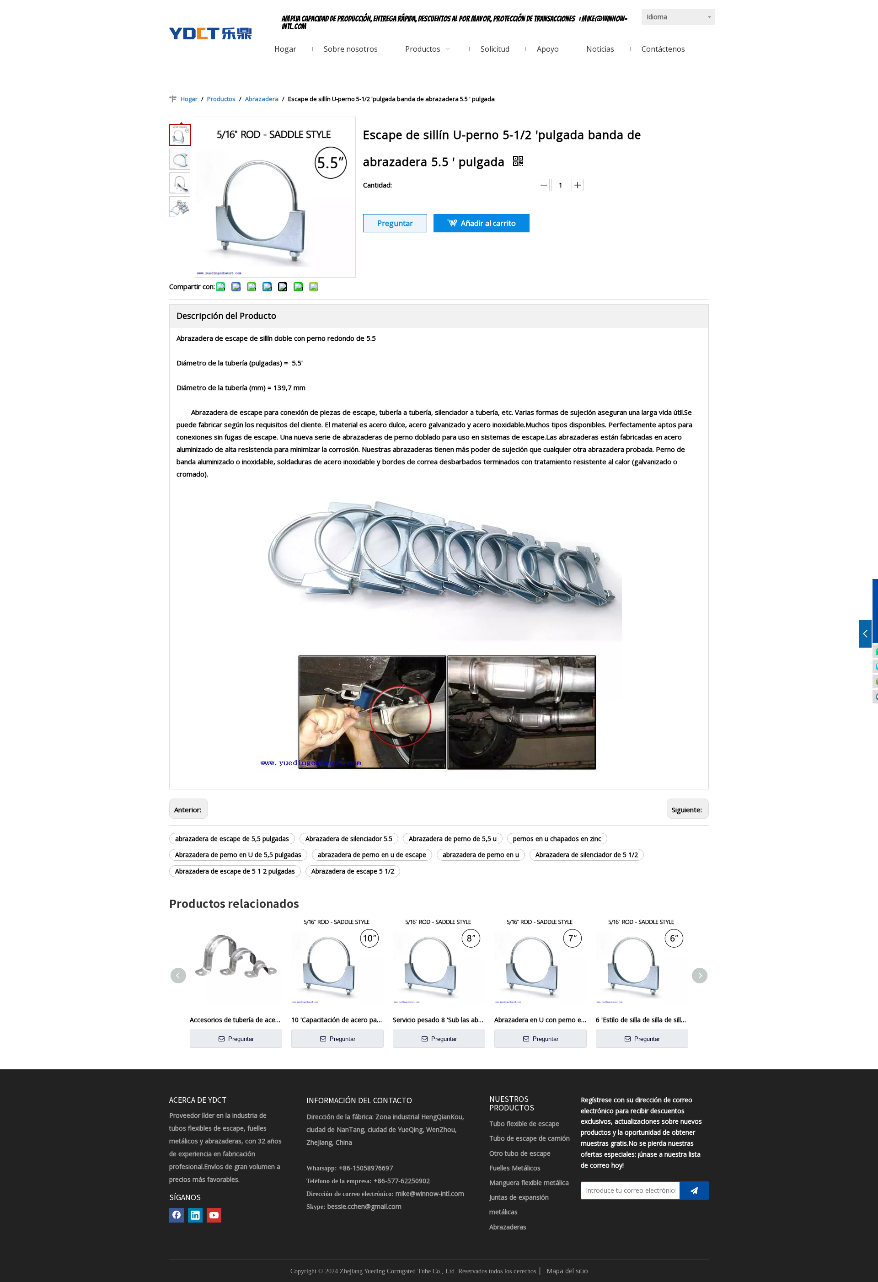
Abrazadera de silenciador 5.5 (348, 838)
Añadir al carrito (488, 223)
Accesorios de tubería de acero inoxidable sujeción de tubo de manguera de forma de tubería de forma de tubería (236, 1019)
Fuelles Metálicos (515, 1168)
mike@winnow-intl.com (430, 1193)
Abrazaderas (507, 1227)
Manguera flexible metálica (529, 1182)
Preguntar (395, 223)
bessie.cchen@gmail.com (364, 1206)
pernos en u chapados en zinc (557, 838)
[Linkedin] (195, 1215)
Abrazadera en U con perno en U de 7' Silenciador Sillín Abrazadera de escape (540, 1019)
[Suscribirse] (694, 1190)
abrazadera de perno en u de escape (372, 854)
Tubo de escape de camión (529, 1138)
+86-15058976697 (366, 1168)
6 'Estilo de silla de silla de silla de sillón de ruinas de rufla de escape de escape (642, 1019)
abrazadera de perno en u (481, 854)
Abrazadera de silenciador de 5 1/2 (586, 854)
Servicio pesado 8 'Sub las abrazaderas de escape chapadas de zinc (439, 1019)
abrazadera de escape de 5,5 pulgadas (232, 838)
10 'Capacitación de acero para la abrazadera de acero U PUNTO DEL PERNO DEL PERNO (337, 1019)
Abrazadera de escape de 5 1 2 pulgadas (235, 871)
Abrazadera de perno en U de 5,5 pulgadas (238, 854)
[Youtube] (214, 1215)
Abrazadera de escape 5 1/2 (352, 871)
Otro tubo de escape (520, 1153)
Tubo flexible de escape (524, 1123)
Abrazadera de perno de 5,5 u (453, 838)
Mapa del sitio (567, 1270)
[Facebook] (176, 1215)
